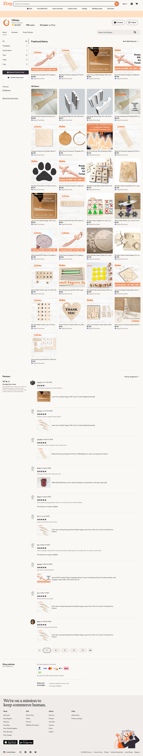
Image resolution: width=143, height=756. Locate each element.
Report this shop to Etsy (10, 98)
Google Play (26, 742)
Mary (38, 621)
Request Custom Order (16, 72)
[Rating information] (13, 25)
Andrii (39, 468)
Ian (38, 545)
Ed (38, 516)
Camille (39, 439)
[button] (118, 22)
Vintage (84, 8)
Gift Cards (110, 8)
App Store (10, 742)
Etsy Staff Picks (42, 8)
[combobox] (63, 3)
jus (38, 593)
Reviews (15, 32)
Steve (39, 497)
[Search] (116, 3)
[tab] (15, 41)
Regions (137, 752)
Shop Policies (28, 32)
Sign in (125, 4)
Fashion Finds (72, 8)
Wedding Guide (97, 8)
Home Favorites (57, 8)
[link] (39, 650)
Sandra (39, 564)
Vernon (39, 411)
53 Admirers (6, 90)
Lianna (39, 382)
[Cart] (136, 3)
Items (4, 32)
